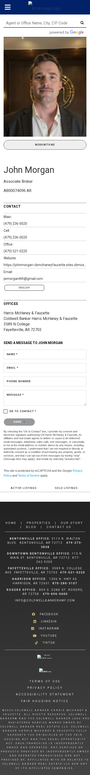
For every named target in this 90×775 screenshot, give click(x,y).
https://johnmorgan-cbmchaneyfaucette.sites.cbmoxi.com (45, 265)
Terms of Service (29, 475)
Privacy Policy (45, 688)
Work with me (45, 144)
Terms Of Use (45, 681)
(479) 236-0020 (15, 223)
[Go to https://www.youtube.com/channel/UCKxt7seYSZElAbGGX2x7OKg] (45, 636)
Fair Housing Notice (45, 701)
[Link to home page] (45, 7)
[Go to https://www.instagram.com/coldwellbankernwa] (45, 629)
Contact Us (59, 527)
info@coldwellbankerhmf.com (45, 600)
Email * (12, 367)
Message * (15, 394)
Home (11, 523)
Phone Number (19, 381)
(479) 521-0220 (15, 251)
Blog (31, 527)
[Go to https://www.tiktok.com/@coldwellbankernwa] (45, 643)
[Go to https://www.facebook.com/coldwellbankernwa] (45, 614)
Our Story (72, 523)
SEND (18, 421)
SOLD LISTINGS (66, 488)
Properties (39, 523)
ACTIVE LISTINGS (23, 488)
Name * (12, 354)
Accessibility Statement (45, 694)
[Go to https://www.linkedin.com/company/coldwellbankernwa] (45, 622)
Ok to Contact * (23, 411)
